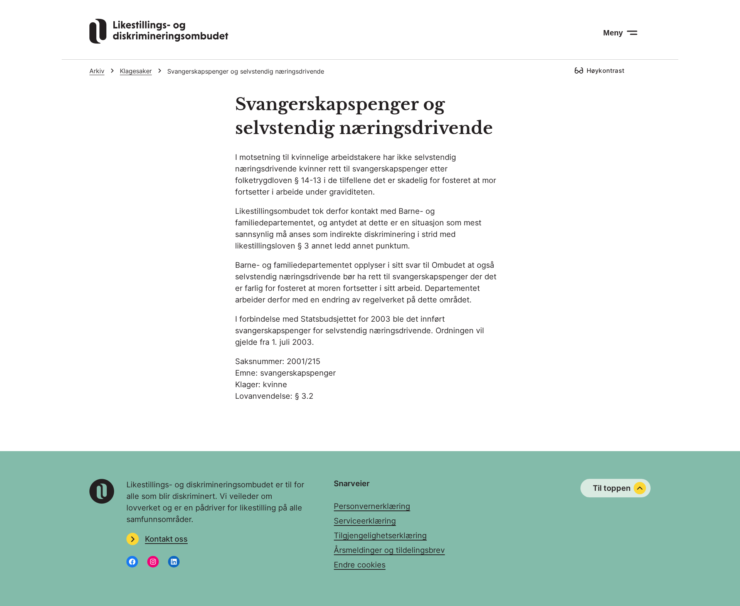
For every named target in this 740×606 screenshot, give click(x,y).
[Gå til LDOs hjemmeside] (158, 41)
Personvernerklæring (372, 506)
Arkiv (96, 71)
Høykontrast (605, 70)
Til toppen (612, 488)
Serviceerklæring (365, 520)
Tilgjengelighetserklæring (380, 535)
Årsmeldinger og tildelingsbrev (389, 550)
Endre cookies (359, 564)
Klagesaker (136, 71)
